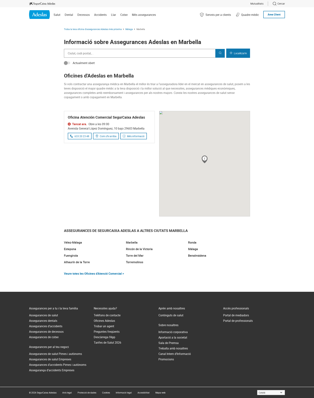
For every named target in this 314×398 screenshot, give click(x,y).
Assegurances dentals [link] (43, 321)
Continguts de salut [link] (170, 315)
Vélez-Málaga (73, 242)
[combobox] (139, 53)
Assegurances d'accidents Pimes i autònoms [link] (57, 365)
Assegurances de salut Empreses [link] (50, 359)
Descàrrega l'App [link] (104, 337)
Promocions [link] (166, 359)
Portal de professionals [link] (238, 321)
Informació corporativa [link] (173, 332)
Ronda (192, 242)
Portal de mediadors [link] (236, 315)
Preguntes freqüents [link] (107, 332)
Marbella (132, 242)
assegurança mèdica (106, 84)
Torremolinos (134, 262)
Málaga (193, 249)
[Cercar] (220, 53)
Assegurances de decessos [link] (46, 332)
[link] (42, 3)
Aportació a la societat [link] (172, 337)
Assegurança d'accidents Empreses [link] (51, 370)
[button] (205, 160)
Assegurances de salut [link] (43, 315)
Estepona (70, 249)
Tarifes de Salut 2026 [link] (107, 343)
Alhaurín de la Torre (77, 262)
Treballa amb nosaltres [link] (173, 348)
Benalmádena (197, 256)
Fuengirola (71, 256)
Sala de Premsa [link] (168, 343)
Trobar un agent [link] (104, 326)
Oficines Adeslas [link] (104, 321)
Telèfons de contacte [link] (107, 315)
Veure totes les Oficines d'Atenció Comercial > (94, 274)
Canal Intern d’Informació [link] (174, 354)
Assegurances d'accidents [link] (45, 326)
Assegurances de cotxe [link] (44, 337)
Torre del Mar (135, 256)
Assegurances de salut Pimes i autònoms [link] (55, 354)
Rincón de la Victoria (139, 249)
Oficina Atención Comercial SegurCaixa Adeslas (106, 117)
